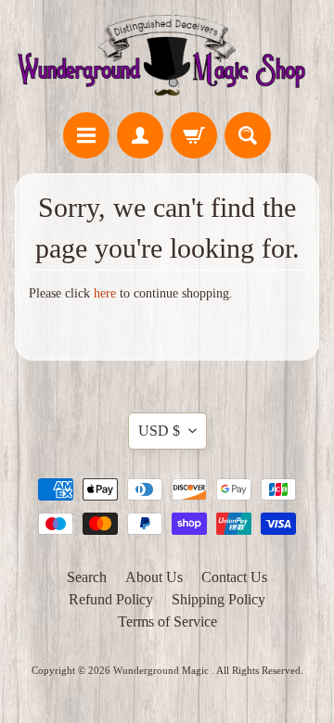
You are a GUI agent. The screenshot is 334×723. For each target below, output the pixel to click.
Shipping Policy (218, 599)
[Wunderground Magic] (167, 59)
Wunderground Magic (162, 670)
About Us (154, 577)
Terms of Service (167, 621)
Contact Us (234, 577)
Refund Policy (111, 599)
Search (87, 577)
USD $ (159, 430)
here (105, 293)
